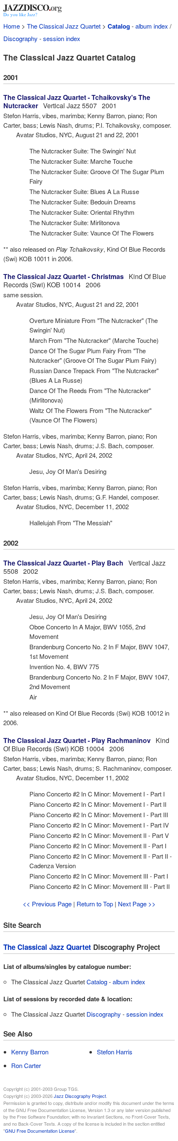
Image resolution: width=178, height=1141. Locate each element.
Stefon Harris (114, 1051)
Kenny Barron (29, 1051)
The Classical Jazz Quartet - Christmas (63, 276)
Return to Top (95, 903)
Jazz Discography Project (80, 1095)
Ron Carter (26, 1065)
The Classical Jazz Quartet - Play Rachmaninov (77, 740)
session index (61, 38)
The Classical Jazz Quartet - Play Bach (63, 563)
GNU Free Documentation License (40, 1130)
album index (151, 26)
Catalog (119, 26)
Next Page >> (137, 903)
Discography (20, 38)
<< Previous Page (47, 903)
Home (11, 26)
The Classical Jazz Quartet (64, 26)
